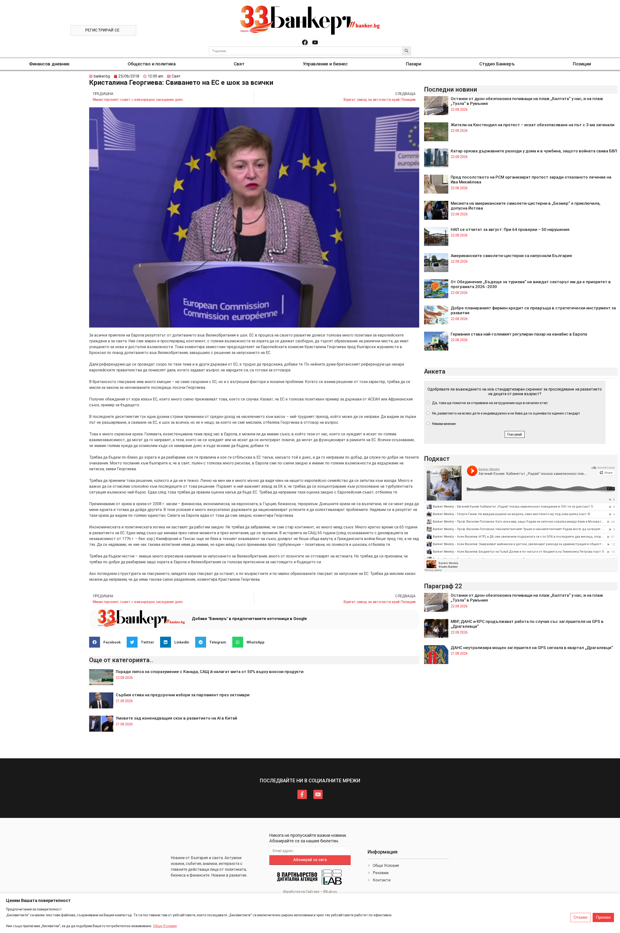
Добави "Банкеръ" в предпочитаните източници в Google (249, 618)
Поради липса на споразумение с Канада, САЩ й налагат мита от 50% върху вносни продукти (209, 671)
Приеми (603, 917)
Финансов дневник (49, 64)
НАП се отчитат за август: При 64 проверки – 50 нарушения (510, 229)
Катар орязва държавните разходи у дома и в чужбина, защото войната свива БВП (534, 151)
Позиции (582, 64)
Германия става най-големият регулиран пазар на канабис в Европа (519, 334)
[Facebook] (305, 42)
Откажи (581, 917)
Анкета (434, 371)
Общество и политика (152, 64)
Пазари (413, 64)
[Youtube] (315, 42)
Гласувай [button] (514, 434)
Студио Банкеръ (497, 64)
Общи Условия (165, 926)
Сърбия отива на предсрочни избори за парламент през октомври (182, 694)
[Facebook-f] (302, 794)
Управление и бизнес (325, 64)
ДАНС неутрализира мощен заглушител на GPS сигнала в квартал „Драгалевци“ (532, 647)
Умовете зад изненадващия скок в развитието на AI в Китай (176, 718)
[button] (106, 642)
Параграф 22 (443, 586)
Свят (239, 64)
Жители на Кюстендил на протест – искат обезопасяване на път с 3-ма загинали (532, 124)
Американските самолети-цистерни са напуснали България (511, 255)
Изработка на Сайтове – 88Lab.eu (310, 892)
